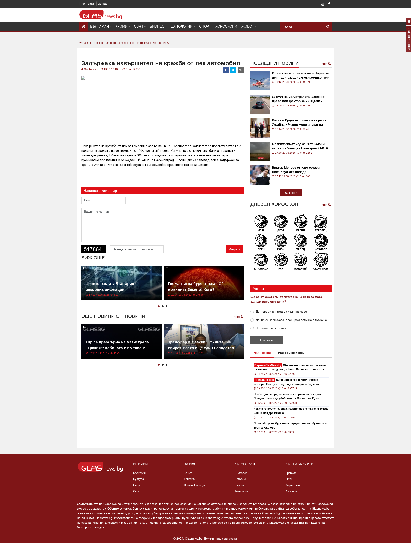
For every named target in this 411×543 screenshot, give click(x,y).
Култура (138, 479)
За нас (102, 3)
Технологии (181, 26)
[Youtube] (323, 4)
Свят (138, 26)
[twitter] (233, 70)
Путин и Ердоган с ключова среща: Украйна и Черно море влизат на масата (299, 122)
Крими (121, 26)
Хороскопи (226, 26)
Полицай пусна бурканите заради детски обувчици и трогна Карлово (290, 425)
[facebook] (226, 70)
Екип (288, 479)
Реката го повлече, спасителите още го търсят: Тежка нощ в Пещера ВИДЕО (291, 411)
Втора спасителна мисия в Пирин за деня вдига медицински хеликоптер (300, 75)
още (237, 316)
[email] (241, 70)
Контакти (87, 3)
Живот (247, 26)
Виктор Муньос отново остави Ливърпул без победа (296, 170)
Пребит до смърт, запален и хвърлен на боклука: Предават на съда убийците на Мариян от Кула (288, 396)
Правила (290, 473)
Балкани (240, 479)
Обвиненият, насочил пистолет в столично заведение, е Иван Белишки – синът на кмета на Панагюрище (290, 368)
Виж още (291, 192)
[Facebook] (329, 4)
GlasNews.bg (92, 69)
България (99, 26)
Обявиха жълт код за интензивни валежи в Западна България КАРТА (300, 146)
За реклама (292, 485)
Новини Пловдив (195, 485)
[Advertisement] (163, 111)
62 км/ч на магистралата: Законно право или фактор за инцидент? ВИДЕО (298, 99)
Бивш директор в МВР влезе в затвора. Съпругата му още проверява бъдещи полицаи (286, 382)
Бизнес (157, 26)
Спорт (205, 26)
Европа (239, 485)
